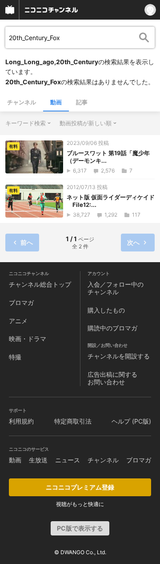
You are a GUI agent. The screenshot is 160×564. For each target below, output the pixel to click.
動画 (56, 102)
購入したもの (106, 310)
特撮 (15, 357)
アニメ (18, 321)
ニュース (67, 460)
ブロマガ (21, 302)
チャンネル (21, 102)
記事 (82, 102)
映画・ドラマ (27, 338)
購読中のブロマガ (112, 328)
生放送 (38, 460)
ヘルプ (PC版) (131, 421)
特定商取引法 (73, 421)
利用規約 (21, 421)
